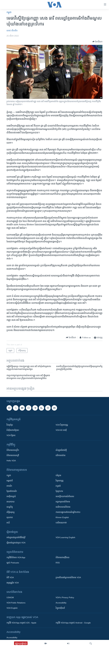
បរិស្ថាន (58, 475)
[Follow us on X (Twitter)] (15, 408)
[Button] (97, 41)
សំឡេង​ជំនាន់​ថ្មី (61, 450)
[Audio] (68, 643)
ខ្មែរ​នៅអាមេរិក (12, 491)
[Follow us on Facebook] (9, 408)
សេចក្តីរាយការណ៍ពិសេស (65, 496)
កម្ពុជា (9, 12)
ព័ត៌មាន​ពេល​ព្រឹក (13, 450)
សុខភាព (10, 517)
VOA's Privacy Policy (65, 597)
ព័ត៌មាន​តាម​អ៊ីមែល (62, 557)
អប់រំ (8, 522)
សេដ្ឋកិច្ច (10, 507)
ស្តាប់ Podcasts (13, 563)
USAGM (10, 597)
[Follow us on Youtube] (22, 408)
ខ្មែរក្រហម (59, 491)
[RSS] (41, 408)
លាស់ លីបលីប (12, 30)
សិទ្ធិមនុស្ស (10, 512)
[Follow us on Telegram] (35, 408)
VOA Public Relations (16, 603)
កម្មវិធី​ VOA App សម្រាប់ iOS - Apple (21, 623)
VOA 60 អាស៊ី (61, 430)
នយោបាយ (10, 501)
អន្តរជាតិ (10, 480)
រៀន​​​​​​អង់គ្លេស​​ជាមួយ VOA (16, 543)
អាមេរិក (9, 486)
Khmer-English (62, 517)
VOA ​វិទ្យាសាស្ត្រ (62, 425)
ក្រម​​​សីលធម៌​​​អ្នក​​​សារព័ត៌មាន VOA (68, 577)
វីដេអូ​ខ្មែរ (10, 425)
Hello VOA (11, 460)
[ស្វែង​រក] (90, 643)
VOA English (12, 608)
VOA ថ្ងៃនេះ (11, 435)
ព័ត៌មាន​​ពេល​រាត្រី (13, 455)
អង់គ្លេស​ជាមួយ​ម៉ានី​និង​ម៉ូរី (16, 537)
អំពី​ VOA (10, 577)
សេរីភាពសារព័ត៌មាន (63, 507)
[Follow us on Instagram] (28, 408)
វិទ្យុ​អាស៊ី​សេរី (60, 608)
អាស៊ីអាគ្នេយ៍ (11, 496)
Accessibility (61, 603)
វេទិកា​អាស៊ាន (60, 455)
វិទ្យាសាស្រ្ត (59, 480)
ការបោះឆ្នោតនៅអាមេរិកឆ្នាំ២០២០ (68, 512)
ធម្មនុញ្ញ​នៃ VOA (13, 583)
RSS (58, 563)
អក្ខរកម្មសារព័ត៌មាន (63, 501)
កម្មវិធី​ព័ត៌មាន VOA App (16, 557)
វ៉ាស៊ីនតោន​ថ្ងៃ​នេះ (13, 430)
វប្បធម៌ (58, 486)
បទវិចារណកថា (61, 522)
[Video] (45, 643)
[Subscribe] (54, 408)
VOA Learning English (65, 537)
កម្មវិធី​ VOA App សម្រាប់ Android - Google (73, 623)
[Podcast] (48, 408)
